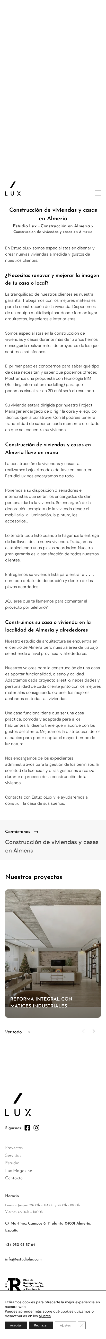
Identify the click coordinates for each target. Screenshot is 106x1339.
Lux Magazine (18, 1171)
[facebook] (27, 1127)
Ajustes (65, 1325)
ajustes (45, 1316)
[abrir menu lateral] (98, 193)
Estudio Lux (25, 226)
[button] (83, 1031)
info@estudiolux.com (23, 1260)
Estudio (12, 1163)
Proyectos (14, 1148)
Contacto (14, 1178)
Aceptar (16, 1325)
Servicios (13, 1155)
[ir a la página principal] (13, 188)
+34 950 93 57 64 (20, 1245)
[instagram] (36, 1127)
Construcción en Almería (65, 226)
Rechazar (41, 1325)
